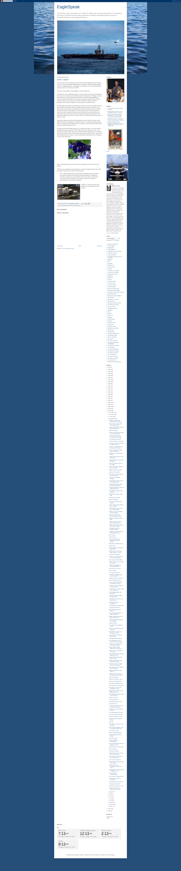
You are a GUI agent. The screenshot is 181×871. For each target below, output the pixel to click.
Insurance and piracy (114, 677)
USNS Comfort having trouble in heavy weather (116, 505)
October (111, 416)
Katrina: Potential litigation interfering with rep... (115, 566)
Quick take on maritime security (116, 543)
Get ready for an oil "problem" (116, 559)
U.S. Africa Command (112, 340)
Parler (109, 311)
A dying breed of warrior (114, 783)
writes (81, 170)
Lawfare (109, 279)
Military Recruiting (113, 430)
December (111, 412)
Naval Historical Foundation (114, 290)
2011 (109, 398)
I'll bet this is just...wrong (114, 497)
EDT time (61, 830)
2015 (109, 390)
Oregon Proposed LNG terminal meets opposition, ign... (116, 433)
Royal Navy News (112, 322)
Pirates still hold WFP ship (115, 580)
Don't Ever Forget (113, 738)
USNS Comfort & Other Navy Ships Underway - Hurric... (115, 551)
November (111, 414)
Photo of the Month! (113, 499)
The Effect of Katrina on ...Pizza (116, 785)
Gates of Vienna (111, 266)
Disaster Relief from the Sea (66, 205)
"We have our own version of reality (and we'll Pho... (115, 644)
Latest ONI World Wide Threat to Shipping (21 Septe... (116, 488)
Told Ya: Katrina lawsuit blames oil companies (116, 620)
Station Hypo (111, 329)
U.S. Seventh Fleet (112, 354)
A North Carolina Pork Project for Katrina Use (116, 596)
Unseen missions (113, 748)
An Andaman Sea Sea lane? (115, 439)
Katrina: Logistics (63, 80)
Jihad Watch (110, 277)
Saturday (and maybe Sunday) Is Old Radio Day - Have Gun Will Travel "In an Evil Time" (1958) (115, 116)
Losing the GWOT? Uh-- (114, 607)
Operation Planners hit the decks (116, 685)
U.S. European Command (113, 345)
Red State (110, 320)
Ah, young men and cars (114, 572)
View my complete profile (112, 232)
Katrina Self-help (113, 623)
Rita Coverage (112, 534)
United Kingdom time (87, 830)
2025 (109, 369)
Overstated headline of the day (116, 712)
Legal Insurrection (112, 281)
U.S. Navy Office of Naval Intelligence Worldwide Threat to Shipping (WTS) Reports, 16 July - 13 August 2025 (116, 123)
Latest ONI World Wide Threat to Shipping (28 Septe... (116, 427)
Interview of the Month (114, 472)
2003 (109, 811)
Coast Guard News (112, 254)
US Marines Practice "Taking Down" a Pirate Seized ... (115, 664)
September (112, 418)
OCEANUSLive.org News (113, 304)
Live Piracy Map (111, 283)
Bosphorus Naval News (113, 244)
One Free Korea (111, 306)
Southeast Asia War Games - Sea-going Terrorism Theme (116, 674)
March (111, 802)
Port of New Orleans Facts (115, 759)
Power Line (110, 315)
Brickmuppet (111, 247)
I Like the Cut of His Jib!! (113, 272)
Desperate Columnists (114, 751)
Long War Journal (111, 286)
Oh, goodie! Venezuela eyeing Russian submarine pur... (115, 484)
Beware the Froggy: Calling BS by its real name (116, 467)
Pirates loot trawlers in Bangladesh (114, 603)
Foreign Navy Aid (113, 703)
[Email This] (84, 203)
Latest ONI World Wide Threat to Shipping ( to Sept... (116, 744)
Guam (60, 841)
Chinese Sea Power (113, 697)
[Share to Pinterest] (89, 203)
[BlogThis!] (85, 203)
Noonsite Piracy (111, 301)
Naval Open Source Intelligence (115, 295)
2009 (109, 402)
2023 (109, 373)
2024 (109, 371)
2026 (109, 367)
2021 (109, 377)
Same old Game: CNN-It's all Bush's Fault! (115, 635)
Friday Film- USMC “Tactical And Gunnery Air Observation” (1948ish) (116, 119)
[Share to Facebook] (88, 203)
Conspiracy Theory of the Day (116, 578)
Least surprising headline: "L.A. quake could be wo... (116, 613)
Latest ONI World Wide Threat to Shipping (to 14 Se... (116, 654)
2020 (109, 379)
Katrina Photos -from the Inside (116, 746)
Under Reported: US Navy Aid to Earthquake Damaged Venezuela (115, 112)
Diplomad (110, 259)
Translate (117, 240)
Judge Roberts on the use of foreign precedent (115, 632)
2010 (109, 400)
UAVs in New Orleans (114, 730)
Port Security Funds (113, 699)
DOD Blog (110, 263)
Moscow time (106, 830)
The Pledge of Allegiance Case (116, 683)
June (110, 795)
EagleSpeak (68, 6)
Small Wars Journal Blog (113, 328)
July (110, 793)
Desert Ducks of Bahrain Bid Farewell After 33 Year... (115, 583)
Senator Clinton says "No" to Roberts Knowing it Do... (115, 522)
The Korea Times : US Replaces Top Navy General (116, 586)
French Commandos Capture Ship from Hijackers (115, 450)
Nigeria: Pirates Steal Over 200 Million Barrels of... (116, 691)
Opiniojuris (110, 310)
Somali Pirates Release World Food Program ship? (115, 661)
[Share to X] (87, 203)
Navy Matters (111, 297)
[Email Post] (82, 203)
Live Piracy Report (112, 284)
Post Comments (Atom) (68, 248)
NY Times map (92, 86)
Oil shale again (112, 545)
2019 (109, 381)
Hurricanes (75, 205)
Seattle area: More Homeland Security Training (115, 512)
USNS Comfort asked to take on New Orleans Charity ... (116, 525)
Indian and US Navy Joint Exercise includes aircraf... (115, 515)
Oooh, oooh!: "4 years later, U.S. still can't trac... (116, 599)
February (111, 804)
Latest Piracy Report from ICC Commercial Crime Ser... (116, 706)
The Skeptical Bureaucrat (113, 333)
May (110, 798)
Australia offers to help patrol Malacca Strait (115, 657)
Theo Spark (110, 338)
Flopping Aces (111, 265)
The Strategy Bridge (112, 335)
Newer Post (60, 246)
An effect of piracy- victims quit (116, 441)
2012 (109, 396)
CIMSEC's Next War (112, 253)
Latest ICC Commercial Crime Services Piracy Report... (116, 447)
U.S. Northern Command (113, 351)
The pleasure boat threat (114, 554)
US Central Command (113, 356)
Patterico (110, 313)
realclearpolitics (111, 319)
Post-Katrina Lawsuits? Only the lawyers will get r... (116, 668)
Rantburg (110, 317)
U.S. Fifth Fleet (111, 347)
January (111, 806)
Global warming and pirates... (115, 732)
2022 (109, 375)
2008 (109, 404)
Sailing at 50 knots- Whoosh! (115, 469)
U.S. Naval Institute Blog (113, 349)
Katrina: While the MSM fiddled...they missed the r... (115, 647)
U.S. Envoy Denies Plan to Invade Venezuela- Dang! (115, 436)
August (111, 791)
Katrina (79, 205)
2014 (109, 392)
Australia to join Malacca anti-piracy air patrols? (115, 575)
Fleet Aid (111, 721)
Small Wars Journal (112, 326)
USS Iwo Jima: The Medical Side (116, 776)
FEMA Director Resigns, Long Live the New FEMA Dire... (116, 728)
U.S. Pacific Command (113, 352)
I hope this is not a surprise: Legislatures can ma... (115, 688)
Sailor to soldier (112, 570)
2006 (109, 408)
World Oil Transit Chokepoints (114, 361)
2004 (109, 808)
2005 (109, 410)
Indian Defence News (113, 274)
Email (107, 151)
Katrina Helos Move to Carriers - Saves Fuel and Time (116, 753)
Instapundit (110, 275)
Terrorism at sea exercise (115, 568)
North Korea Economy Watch (114, 302)
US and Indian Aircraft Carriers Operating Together (116, 481)
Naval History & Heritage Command (116, 292)
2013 (109, 394)
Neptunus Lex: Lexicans (113, 299)
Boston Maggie (111, 245)
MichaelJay (102, 854)
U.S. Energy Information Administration (113, 343)
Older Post (99, 246)
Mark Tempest (116, 185)
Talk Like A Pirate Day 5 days (115, 679)
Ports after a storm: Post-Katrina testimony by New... (116, 444)
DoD (109, 261)
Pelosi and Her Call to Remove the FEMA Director (116, 757)
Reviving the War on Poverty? (115, 701)
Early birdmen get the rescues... (116, 781)
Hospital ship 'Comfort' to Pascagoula (115, 779)
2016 (109, 388)
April (110, 800)
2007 (109, 406)
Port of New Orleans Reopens (116, 714)
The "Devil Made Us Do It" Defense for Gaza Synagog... (116, 641)
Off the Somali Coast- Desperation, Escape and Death (115, 766)
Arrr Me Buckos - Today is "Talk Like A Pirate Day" (116, 589)
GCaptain (110, 268)
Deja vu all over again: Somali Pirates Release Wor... (115, 424)
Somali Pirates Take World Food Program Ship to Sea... (116, 532)
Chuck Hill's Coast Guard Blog (114, 251)
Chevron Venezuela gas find (115, 681)
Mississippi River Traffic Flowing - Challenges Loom (116, 770)
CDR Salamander (111, 249)
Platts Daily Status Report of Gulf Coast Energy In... (116, 694)
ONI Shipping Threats (113, 308)
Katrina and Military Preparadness (113, 741)
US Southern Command (113, 358)
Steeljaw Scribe (111, 331)
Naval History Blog (112, 293)
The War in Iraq (112, 537)
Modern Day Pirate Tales (113, 288)
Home (79, 246)
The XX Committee (112, 337)
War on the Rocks (112, 359)
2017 (109, 385)
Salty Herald (110, 324)
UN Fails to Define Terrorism (115, 716)
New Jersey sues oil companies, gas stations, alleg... (116, 474)
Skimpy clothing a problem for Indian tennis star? (116, 617)
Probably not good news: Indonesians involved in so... (116, 421)
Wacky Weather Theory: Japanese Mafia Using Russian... (114, 540)
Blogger (113, 854)
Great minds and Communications (113, 773)
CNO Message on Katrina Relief (116, 605)
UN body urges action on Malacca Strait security (115, 788)
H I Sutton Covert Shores (113, 270)
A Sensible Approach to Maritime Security (114, 529)
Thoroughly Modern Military (115, 638)
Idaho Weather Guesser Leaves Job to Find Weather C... (116, 509)
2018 (109, 383)
